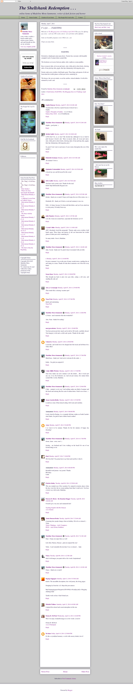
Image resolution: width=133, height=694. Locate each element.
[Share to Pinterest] (85, 89)
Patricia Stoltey (50, 483)
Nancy (48, 556)
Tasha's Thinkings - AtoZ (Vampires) (56, 525)
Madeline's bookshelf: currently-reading (104, 56)
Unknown (49, 342)
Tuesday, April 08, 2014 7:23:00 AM (70, 518)
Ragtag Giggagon (51, 579)
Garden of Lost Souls (48, 17)
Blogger (70, 690)
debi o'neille (49, 181)
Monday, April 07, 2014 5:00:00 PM (64, 411)
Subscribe (28, 67)
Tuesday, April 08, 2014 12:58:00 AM (66, 483)
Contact (80, 17)
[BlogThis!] (79, 89)
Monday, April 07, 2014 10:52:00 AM (76, 194)
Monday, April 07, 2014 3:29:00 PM (75, 386)
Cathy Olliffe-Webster (52, 371)
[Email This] (78, 89)
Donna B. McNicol (51, 616)
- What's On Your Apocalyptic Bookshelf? (27, 192)
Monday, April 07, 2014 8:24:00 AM (66, 105)
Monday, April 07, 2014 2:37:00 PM (75, 355)
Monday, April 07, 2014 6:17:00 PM (75, 438)
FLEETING (58, 92)
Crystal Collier (50, 227)
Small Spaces (103, 61)
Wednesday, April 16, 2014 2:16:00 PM (69, 616)
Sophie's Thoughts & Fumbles (54, 112)
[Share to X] (81, 89)
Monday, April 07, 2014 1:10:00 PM (75, 313)
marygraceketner (51, 328)
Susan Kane (49, 274)
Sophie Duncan (50, 105)
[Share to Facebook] (83, 89)
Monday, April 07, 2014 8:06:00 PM (64, 468)
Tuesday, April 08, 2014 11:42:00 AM (76, 567)
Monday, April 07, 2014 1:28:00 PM (67, 328)
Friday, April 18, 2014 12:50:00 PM (61, 633)
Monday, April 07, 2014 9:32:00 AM (75, 122)
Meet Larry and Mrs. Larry (102, 27)
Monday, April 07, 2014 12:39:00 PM (69, 288)
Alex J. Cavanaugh (51, 288)
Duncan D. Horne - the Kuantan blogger (58, 499)
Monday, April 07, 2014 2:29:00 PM (62, 342)
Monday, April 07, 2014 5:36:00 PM (60, 425)
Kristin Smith (50, 134)
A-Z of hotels (49, 510)
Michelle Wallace (51, 604)
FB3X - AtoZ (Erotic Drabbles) (55, 527)
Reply (47, 116)
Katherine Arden (103, 62)
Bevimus (48, 633)
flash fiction (50, 92)
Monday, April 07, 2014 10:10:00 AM (65, 134)
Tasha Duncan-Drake (52, 518)
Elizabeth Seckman (51, 158)
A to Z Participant (51, 625)
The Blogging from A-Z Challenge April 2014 (61, 31)
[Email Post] (74, 89)
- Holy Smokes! (25, 189)
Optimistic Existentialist (53, 169)
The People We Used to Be (66, 17)
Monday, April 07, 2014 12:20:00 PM (64, 274)
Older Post (85, 671)
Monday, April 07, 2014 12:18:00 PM (57, 258)
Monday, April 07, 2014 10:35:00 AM (72, 169)
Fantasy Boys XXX (51, 114)
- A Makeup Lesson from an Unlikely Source (28, 199)
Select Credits (33, 17)
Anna (47, 425)
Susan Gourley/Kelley (52, 400)
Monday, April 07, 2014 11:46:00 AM (76, 247)
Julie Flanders (50, 216)
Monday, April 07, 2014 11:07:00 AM (66, 216)
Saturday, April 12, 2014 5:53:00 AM (67, 579)
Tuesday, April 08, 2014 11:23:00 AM (61, 556)
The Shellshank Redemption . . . (47, 8)
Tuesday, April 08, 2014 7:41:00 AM (75, 536)
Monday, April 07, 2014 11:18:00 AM (66, 227)
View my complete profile (28, 47)
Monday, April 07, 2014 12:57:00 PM (64, 299)
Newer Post (45, 671)
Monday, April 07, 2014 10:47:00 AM (64, 181)
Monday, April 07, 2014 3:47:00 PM (69, 400)
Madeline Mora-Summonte (54, 122)
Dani (47, 456)
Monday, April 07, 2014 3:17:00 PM (69, 371)
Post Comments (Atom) (69, 678)
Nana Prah (49, 299)
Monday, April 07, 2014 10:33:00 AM (69, 158)
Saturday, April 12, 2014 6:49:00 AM (67, 604)
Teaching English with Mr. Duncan (56, 508)
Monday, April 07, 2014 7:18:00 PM (59, 456)
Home (23, 17)
